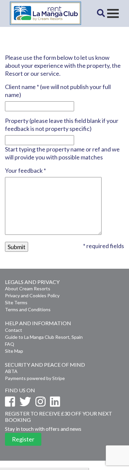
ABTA (11, 371)
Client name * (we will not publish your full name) (58, 90)
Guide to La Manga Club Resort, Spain (44, 337)
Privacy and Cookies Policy (32, 295)
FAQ (9, 344)
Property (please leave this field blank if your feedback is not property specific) (61, 124)
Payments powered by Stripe (35, 378)
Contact (13, 330)
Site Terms (16, 302)
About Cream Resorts (27, 288)
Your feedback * (25, 170)
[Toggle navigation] (113, 13)
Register (23, 439)
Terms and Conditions (28, 309)
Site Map (14, 351)
